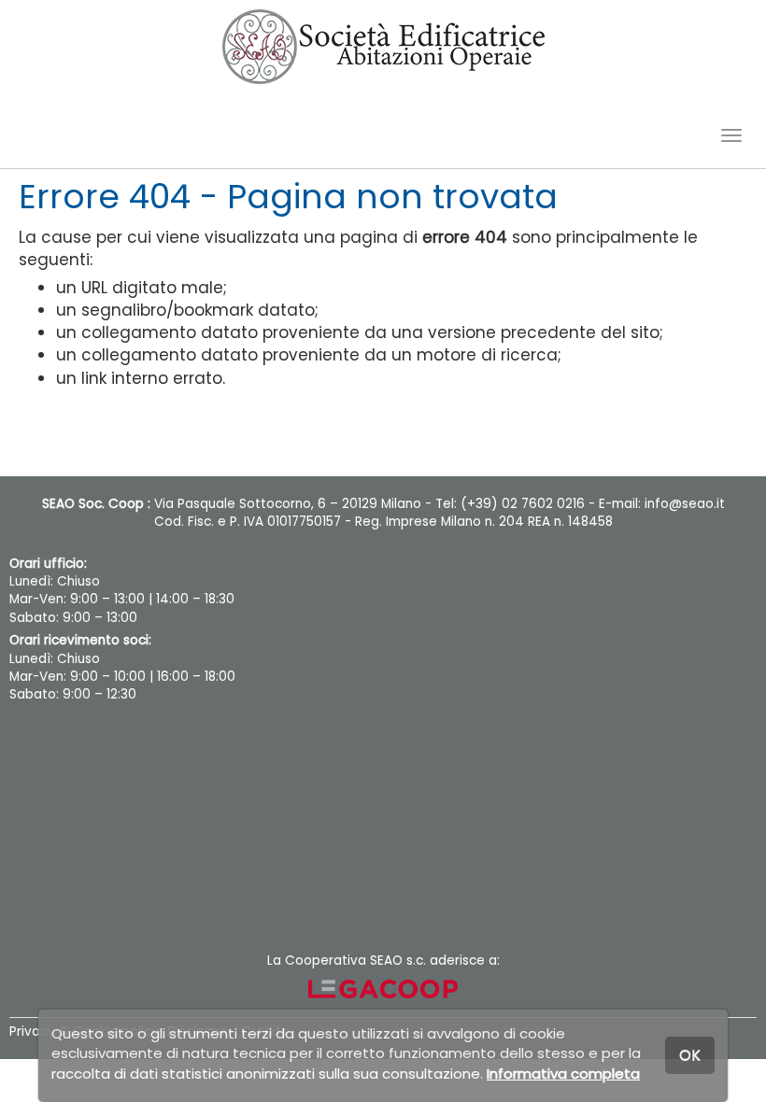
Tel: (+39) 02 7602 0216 (510, 504)
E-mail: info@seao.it (662, 504)
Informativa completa (563, 1073)
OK (690, 1055)
